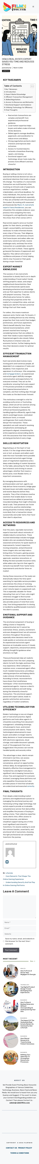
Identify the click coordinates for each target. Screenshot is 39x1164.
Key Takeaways (11, 89)
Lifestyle (6, 71)
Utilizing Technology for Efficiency (19, 107)
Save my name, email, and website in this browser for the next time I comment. (19, 941)
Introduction (11, 92)
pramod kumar (6, 68)
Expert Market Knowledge (16, 94)
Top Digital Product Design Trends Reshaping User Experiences (27, 989)
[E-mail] (7, 863)
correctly (30, 786)
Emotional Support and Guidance (18, 105)
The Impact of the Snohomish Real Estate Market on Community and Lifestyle (27, 1024)
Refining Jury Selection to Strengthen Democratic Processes (25, 1058)
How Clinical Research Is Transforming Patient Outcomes (27, 1041)
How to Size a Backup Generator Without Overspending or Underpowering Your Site (28, 1006)
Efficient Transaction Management (19, 97)
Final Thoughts (12, 110)
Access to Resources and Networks (19, 102)
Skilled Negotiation (13, 100)
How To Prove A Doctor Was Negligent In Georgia (28, 972)
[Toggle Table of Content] (31, 86)
